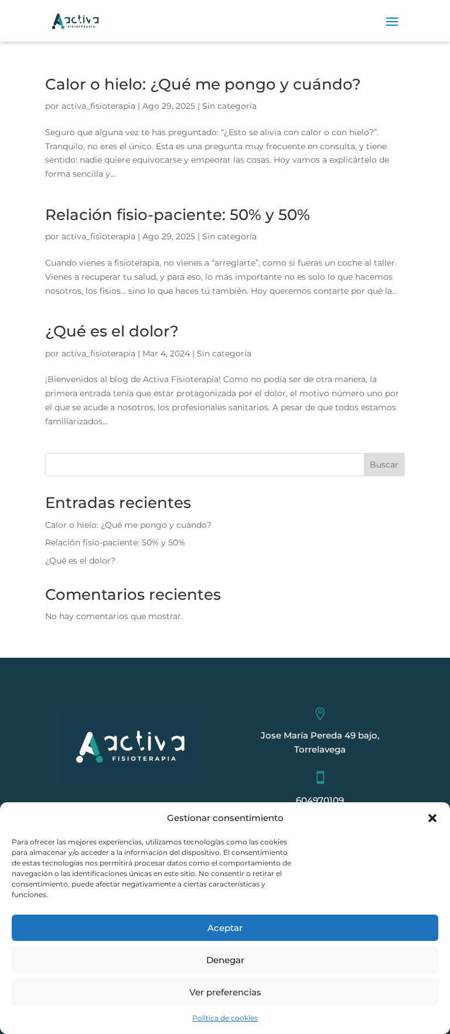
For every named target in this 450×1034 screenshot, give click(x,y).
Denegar (225, 960)
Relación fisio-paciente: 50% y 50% (177, 214)
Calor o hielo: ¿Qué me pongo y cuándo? (203, 84)
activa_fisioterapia (98, 106)
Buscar (384, 464)
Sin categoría (229, 106)
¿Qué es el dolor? (112, 331)
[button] (432, 818)
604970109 (320, 800)
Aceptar (225, 927)
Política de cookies (225, 1018)
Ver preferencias (225, 992)
